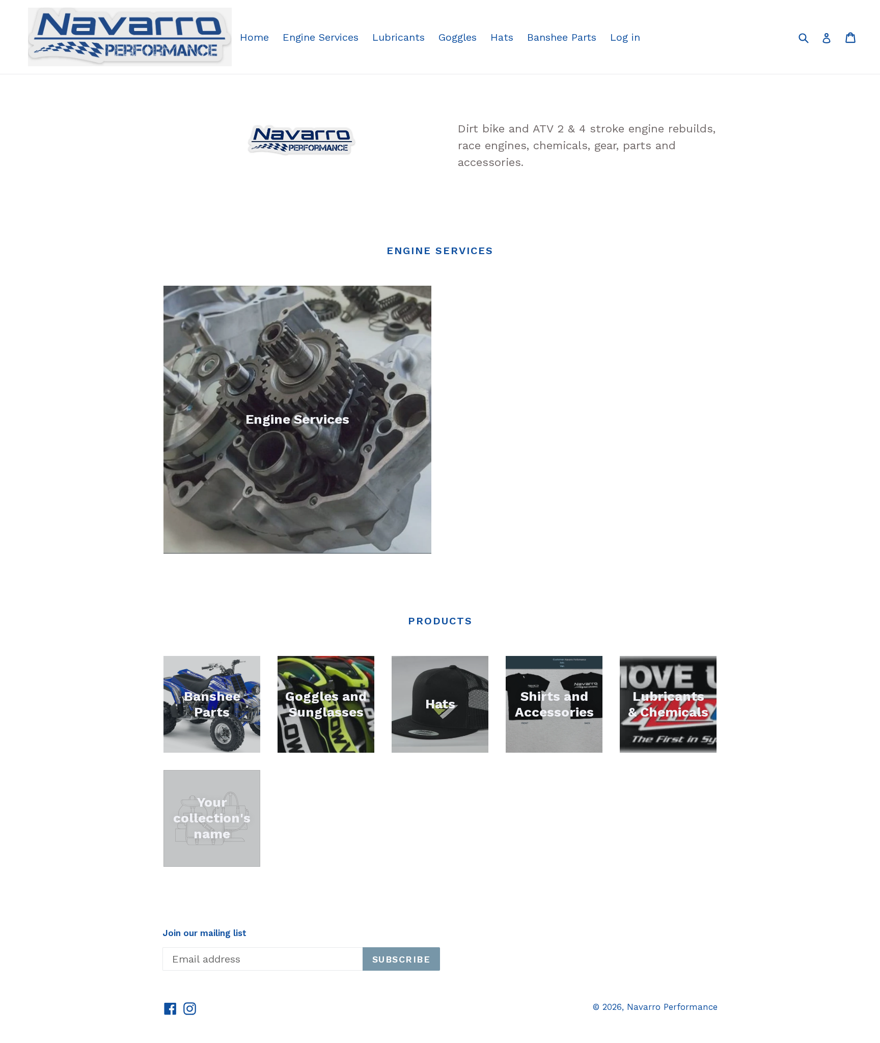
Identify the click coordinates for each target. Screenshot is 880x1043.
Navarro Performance (672, 1007)
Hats (501, 37)
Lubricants (398, 37)
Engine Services (321, 37)
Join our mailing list (204, 933)
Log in (625, 37)
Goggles (457, 37)
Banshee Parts (561, 37)
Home (254, 37)
